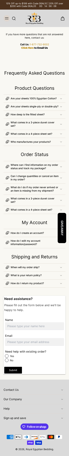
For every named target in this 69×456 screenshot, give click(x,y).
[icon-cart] (61, 18)
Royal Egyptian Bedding (39, 449)
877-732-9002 (40, 44)
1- (31, 44)
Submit (13, 370)
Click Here (27, 47)
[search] (14, 18)
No (11, 360)
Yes (12, 356)
